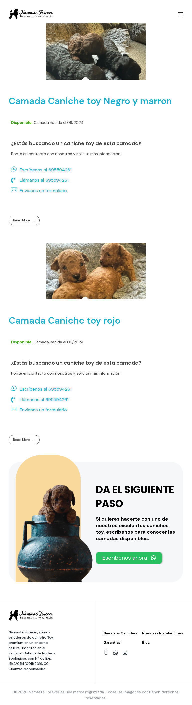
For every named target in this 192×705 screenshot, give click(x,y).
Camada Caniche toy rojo (64, 320)
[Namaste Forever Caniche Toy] (31, 14)
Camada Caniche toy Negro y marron (90, 101)
